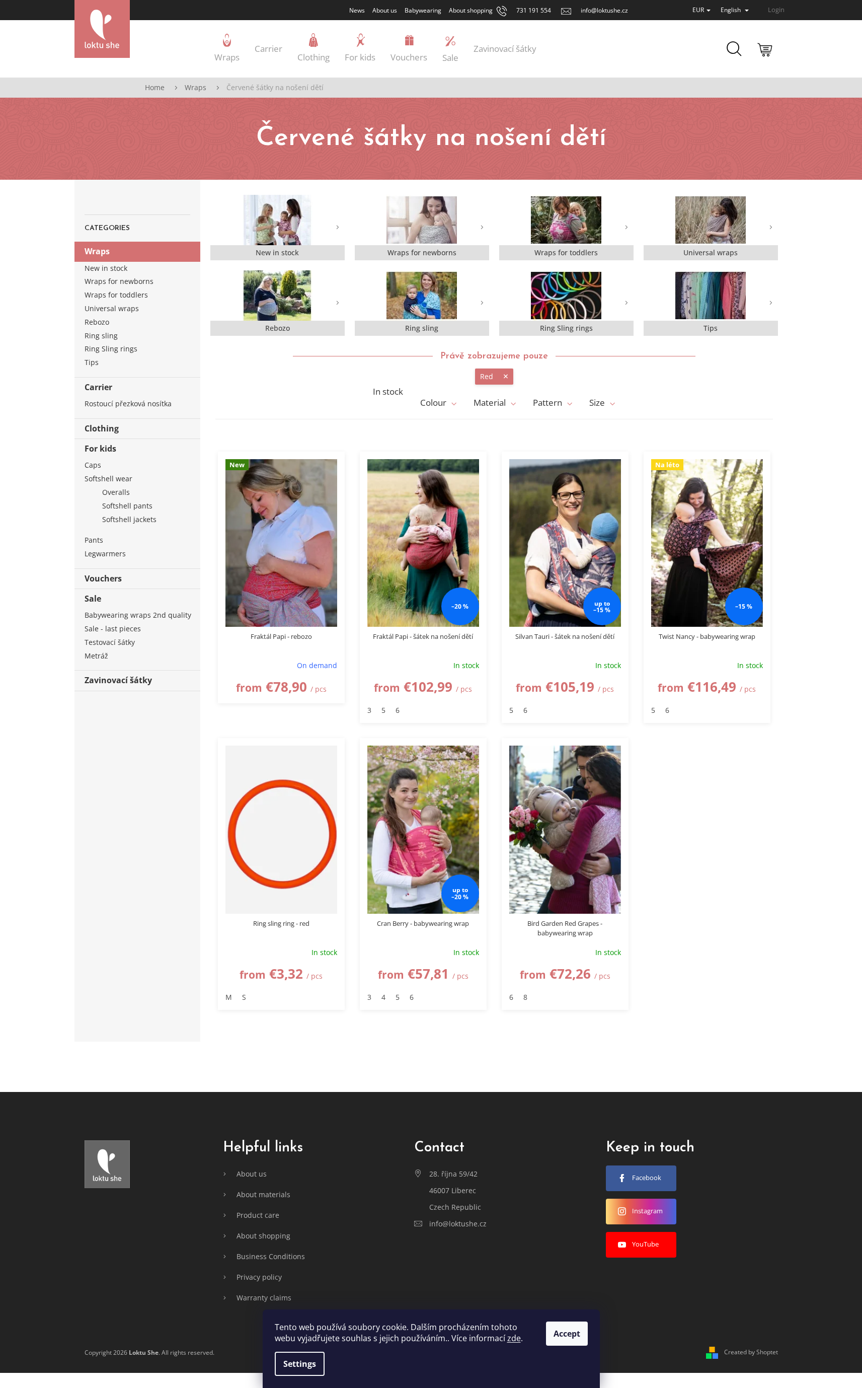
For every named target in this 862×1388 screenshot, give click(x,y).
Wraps (97, 251)
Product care (258, 1215)
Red (486, 376)
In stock (388, 391)
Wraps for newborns (119, 281)
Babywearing (423, 10)
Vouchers (103, 578)
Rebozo (97, 322)
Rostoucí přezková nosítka (128, 403)
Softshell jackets (129, 519)
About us (384, 10)
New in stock (106, 268)
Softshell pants (127, 505)
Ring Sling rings (111, 348)
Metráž (96, 656)
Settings (299, 1363)
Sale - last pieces (113, 628)
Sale (93, 598)
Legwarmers (105, 553)
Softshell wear (108, 478)
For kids (100, 448)
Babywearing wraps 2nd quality (138, 615)
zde (514, 1338)
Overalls (116, 492)
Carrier (98, 387)
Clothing (102, 428)
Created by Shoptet (751, 1352)
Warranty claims (264, 1297)
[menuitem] (227, 48)
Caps (93, 465)
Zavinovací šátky (118, 680)
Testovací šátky (110, 642)
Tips (92, 362)
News (357, 10)
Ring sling (101, 335)
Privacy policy (259, 1277)
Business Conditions (271, 1256)
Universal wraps (112, 308)
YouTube (645, 1244)
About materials (263, 1194)
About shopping (471, 10)
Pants (94, 540)
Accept (567, 1333)
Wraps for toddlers (116, 295)
